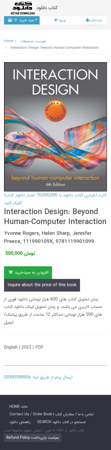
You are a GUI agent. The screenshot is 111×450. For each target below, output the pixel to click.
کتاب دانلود (47, 8)
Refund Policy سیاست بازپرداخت (32, 438)
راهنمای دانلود (19, 422)
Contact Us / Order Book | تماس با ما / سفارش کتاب (51, 414)
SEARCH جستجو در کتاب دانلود (61, 422)
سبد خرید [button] (23, 20)
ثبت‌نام (96, 20)
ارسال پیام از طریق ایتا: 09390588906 (38, 377)
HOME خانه (18, 407)
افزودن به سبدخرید (30, 272)
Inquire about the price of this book (42, 285)
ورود (62, 20)
